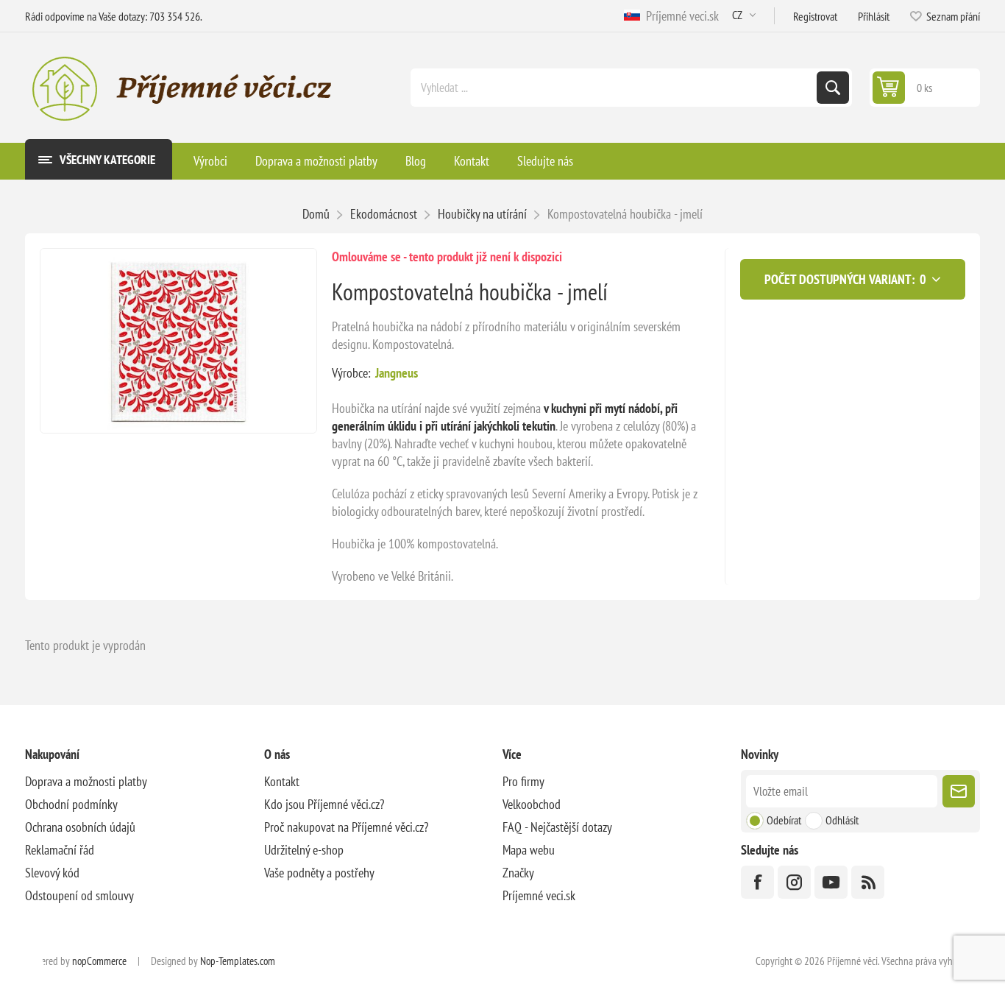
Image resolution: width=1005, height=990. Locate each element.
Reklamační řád (59, 849)
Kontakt (281, 781)
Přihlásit (873, 16)
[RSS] (867, 882)
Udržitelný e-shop (304, 849)
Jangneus (396, 372)
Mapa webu (528, 849)
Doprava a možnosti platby (86, 781)
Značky (518, 872)
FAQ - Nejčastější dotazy (557, 826)
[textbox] (615, 87)
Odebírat (784, 820)
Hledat (833, 87)
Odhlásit (842, 820)
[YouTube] (831, 882)
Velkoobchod (531, 804)
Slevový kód (52, 872)
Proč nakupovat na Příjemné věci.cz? (346, 826)
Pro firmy (523, 781)
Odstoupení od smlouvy (79, 895)
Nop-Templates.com (237, 961)
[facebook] (757, 882)
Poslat (958, 791)
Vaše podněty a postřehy (319, 872)
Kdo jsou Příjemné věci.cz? (324, 804)
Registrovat (815, 16)
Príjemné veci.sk (679, 15)
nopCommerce (99, 961)
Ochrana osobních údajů (80, 826)
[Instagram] (794, 882)
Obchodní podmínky (71, 804)
